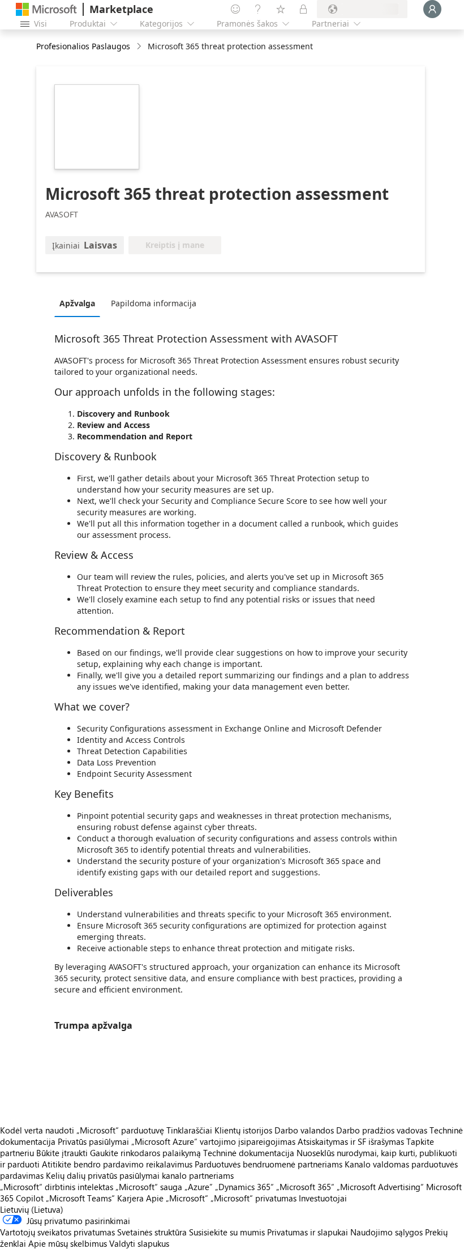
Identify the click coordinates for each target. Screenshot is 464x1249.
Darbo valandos (304, 1130)
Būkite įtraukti (62, 1152)
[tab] (80, 302)
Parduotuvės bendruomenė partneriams (268, 1164)
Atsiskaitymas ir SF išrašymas (351, 1141)
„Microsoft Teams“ (80, 1198)
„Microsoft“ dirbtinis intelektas (56, 1186)
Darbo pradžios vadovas (381, 1130)
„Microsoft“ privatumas (253, 1198)
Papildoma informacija (153, 303)
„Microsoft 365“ (305, 1186)
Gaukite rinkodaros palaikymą (145, 1152)
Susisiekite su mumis (227, 1232)
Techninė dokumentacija (248, 1152)
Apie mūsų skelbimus (67, 1243)
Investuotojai (323, 1198)
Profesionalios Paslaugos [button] (83, 46)
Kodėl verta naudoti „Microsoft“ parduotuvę (82, 1130)
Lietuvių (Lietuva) (31, 1209)
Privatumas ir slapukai (307, 1232)
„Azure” (198, 1186)
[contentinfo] (140, 46)
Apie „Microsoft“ (177, 1198)
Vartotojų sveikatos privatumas (57, 1232)
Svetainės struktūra (152, 1232)
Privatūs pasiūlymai (93, 1141)
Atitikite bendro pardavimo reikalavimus (117, 1164)
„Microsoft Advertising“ (380, 1186)
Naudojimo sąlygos (386, 1232)
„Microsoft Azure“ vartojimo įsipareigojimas (214, 1141)
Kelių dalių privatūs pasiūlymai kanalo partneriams (140, 1175)
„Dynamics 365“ (244, 1186)
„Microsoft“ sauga (148, 1186)
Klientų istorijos (243, 1130)
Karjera (130, 1198)
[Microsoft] (46, 9)
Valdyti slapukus (139, 1243)
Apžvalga (77, 303)
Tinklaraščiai (189, 1130)
